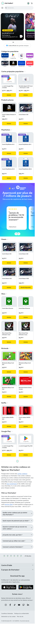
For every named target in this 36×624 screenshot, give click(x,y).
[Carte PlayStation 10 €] (9, 137)
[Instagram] (6, 605)
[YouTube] (19, 605)
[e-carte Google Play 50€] (26, 439)
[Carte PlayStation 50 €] (9, 162)
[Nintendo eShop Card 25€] (9, 356)
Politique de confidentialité (21, 613)
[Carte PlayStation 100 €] (26, 162)
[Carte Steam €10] (9, 247)
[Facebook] (10, 605)
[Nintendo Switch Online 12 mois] (26, 381)
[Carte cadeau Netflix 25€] (9, 411)
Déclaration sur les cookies (8, 616)
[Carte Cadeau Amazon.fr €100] (9, 108)
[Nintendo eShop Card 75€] (9, 381)
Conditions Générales (7, 613)
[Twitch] (24, 605)
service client (9, 504)
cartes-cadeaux (22, 473)
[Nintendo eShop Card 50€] (26, 356)
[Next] (19, 233)
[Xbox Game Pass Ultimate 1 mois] (9, 326)
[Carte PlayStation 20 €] (26, 137)
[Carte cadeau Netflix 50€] (26, 411)
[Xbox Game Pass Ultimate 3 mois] (26, 326)
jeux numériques (12, 484)
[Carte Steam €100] (26, 272)
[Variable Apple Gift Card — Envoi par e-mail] (26, 79)
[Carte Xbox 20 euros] (9, 301)
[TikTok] (15, 605)
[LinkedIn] (28, 605)
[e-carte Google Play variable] (9, 79)
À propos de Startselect (10, 569)
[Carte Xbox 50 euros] (26, 301)
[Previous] (16, 233)
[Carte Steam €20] (26, 108)
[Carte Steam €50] (9, 272)
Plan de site (20, 616)
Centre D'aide (6, 565)
